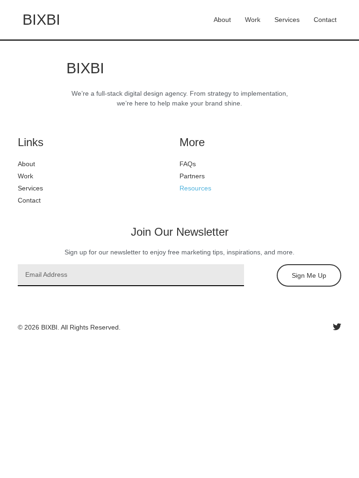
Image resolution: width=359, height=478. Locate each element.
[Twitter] (337, 327)
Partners (192, 176)
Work (252, 19)
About (222, 19)
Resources (195, 188)
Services (287, 19)
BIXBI (41, 19)
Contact (325, 19)
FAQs (188, 164)
